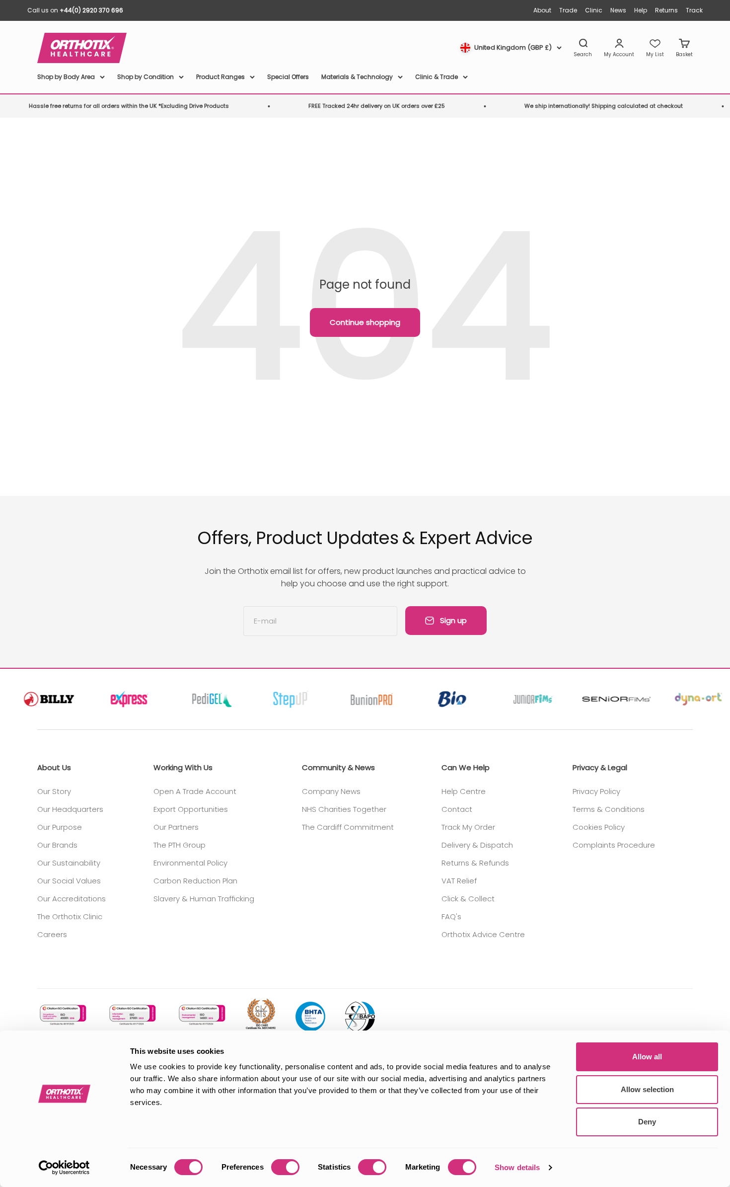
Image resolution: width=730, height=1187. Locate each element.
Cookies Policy (599, 827)
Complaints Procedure (614, 845)
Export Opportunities (190, 809)
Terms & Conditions (609, 809)
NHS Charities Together (344, 809)
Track (694, 10)
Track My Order (468, 827)
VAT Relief (459, 880)
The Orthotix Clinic (69, 916)
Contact (456, 809)
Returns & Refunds (475, 863)
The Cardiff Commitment (348, 827)
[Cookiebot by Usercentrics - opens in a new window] (64, 1167)
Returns (666, 10)
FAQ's (451, 916)
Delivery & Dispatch (477, 845)
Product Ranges (220, 77)
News (618, 10)
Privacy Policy (596, 791)
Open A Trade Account (194, 791)
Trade (568, 10)
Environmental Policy (190, 863)
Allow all (647, 1056)
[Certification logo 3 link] (201, 1015)
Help (640, 10)
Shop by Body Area (66, 77)
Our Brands (57, 845)
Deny (647, 1121)
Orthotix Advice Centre (483, 934)
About (542, 10)
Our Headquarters (70, 809)
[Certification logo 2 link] (131, 1015)
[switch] (285, 1167)
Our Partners (176, 827)
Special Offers (288, 77)
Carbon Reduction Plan (195, 880)
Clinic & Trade (436, 77)
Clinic (593, 10)
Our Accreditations (71, 898)
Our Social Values (69, 880)
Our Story (54, 791)
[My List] (655, 48)
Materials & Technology (357, 77)
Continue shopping (365, 322)
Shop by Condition (145, 77)
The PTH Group (179, 845)
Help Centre (463, 791)
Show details (517, 1167)
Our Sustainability (68, 863)
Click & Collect (468, 898)
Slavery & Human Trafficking (203, 898)
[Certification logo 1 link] (62, 1015)
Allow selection (647, 1089)
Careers (52, 934)
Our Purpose (59, 827)
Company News (331, 791)
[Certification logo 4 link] (261, 1015)
